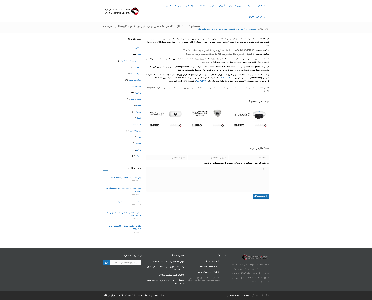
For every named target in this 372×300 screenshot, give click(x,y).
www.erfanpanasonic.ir (207, 272)
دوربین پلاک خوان (235, 6)
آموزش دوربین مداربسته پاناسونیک (130, 61)
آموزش (222, 6)
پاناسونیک (241, 88)
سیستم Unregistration (155, 88)
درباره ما (178, 6)
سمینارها (138, 143)
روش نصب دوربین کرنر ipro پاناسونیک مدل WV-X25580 (123, 190)
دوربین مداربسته (229, 88)
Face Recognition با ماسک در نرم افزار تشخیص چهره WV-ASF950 (218, 50)
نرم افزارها (218, 88)
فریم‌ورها (138, 112)
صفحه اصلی (262, 6)
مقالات (260, 29)
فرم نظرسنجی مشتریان (258, 17)
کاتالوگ (138, 118)
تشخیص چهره (196, 88)
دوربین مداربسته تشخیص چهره (177, 88)
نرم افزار (138, 150)
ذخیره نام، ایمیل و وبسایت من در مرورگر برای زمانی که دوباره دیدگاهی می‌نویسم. (235, 163)
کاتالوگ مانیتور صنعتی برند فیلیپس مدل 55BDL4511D (123, 214)
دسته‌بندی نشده (136, 124)
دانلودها (202, 6)
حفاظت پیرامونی (136, 99)
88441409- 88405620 (208, 266)
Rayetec (138, 48)
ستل (140, 137)
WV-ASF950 (226, 77)
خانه (266, 29)
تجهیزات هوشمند (135, 74)
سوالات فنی (190, 6)
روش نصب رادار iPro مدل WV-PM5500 (126, 177)
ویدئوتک (138, 156)
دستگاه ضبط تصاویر (135, 80)
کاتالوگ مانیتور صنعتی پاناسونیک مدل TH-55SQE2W (123, 228)
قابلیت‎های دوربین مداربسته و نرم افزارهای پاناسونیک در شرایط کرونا (220, 54)
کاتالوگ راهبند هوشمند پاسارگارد (128, 201)
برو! (106, 262)
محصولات (249, 6)
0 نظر (266, 91)
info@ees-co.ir (211, 261)
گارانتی (212, 6)
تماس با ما (167, 6)
